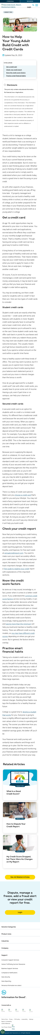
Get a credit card (11, 67)
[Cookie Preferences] (2, 1031)
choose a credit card (23, 495)
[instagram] (24, 1011)
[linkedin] (3, 1011)
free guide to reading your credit (16, 569)
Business (30, 1)
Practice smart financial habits (16, 76)
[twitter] (17, 1011)
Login (20, 912)
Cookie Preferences (5, 1023)
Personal (10, 1)
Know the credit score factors (15, 73)
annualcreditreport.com (13, 553)
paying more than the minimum (18, 624)
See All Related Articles (20, 877)
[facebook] (10, 1011)
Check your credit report (14, 70)
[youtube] (31, 1011)
